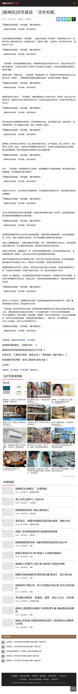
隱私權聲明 (52, 676)
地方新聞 (33, 503)
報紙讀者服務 (25, 676)
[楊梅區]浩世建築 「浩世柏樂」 (24, 340)
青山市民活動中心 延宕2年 (29, 499)
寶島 (31, 546)
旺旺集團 (23, 679)
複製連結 (74, 19)
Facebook (58, 19)
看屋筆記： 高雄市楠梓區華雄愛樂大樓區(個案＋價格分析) (26, 642)
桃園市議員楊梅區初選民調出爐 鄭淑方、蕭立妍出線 (43, 574)
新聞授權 (35, 676)
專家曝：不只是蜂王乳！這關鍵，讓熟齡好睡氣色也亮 (62, 401)
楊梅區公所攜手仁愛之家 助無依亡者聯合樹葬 (40, 563)
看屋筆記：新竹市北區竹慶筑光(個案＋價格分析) (22, 656)
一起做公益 (62, 676)
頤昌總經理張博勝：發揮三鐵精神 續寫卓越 (23, 359)
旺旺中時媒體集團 (34, 679)
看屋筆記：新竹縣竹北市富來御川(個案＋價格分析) (23, 660)
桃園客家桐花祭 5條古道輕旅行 (32, 510)
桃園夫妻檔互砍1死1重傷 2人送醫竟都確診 (38, 553)
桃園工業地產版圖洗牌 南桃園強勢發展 (36, 531)
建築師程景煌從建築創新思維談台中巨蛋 (22, 350)
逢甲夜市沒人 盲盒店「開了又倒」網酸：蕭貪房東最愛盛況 (38, 446)
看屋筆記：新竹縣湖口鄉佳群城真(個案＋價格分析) (23, 646)
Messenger (63, 19)
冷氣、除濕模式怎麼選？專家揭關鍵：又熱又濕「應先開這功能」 (14, 447)
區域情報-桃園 (34, 601)
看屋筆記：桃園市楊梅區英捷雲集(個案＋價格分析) (42, 520)
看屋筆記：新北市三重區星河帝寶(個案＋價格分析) (14, 401)
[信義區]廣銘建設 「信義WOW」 (18, 345)
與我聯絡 (14, 676)
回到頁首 (73, 689)
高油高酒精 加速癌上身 (11, 469)
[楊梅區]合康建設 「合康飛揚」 (32, 488)
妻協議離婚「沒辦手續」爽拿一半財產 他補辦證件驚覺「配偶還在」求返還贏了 (38, 471)
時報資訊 (46, 679)
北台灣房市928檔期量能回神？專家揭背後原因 (62, 446)
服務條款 (43, 676)
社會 (31, 556)
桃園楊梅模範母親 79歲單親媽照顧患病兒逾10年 (41, 542)
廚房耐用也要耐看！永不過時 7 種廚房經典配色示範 (23, 651)
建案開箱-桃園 (34, 492)
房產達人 (33, 535)
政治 (31, 578)
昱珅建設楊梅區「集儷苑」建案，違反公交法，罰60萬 (44, 597)
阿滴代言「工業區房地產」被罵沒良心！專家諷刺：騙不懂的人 (33, 355)
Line (69, 19)
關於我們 (55, 679)
